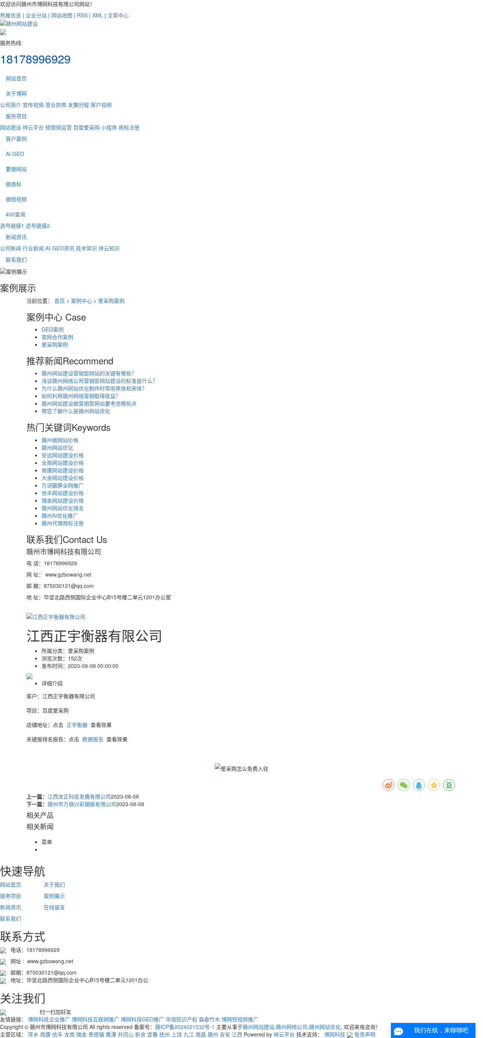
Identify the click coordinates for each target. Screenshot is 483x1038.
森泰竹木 (209, 1019)
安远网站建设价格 (63, 455)
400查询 (15, 214)
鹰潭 (111, 1034)
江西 (237, 1034)
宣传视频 (33, 104)
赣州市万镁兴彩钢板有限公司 (82, 804)
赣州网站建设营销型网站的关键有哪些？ (89, 373)
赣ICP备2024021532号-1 (185, 1026)
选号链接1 (12, 225)
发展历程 (78, 104)
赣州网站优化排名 (63, 508)
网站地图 (61, 15)
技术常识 (86, 248)
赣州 (213, 1034)
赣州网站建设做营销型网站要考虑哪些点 (89, 403)
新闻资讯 (16, 237)
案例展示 (54, 895)
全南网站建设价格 (63, 462)
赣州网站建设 (258, 1026)
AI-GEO (15, 153)
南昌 (200, 1034)
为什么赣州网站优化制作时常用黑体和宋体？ (94, 388)
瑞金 (81, 1034)
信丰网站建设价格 (63, 493)
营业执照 (55, 104)
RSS (82, 15)
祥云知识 (109, 248)
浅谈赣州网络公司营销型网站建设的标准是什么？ (100, 380)
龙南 (69, 1034)
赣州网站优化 (57, 447)
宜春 (152, 1034)
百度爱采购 (86, 127)
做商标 (14, 184)
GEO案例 (53, 329)
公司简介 (10, 104)
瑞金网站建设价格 (63, 500)
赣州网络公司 (292, 1026)
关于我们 (54, 884)
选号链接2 (38, 225)
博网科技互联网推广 (95, 1019)
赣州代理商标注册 (63, 523)
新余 (140, 1034)
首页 (59, 300)
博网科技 (334, 1034)
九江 (188, 1034)
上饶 (176, 1034)
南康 (45, 1034)
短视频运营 (58, 127)
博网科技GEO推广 (142, 1019)
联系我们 (16, 259)
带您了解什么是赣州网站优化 (76, 411)
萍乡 (33, 1034)
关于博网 (16, 93)
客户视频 (101, 104)
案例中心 (81, 300)
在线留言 (54, 907)
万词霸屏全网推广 (63, 485)
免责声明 (364, 1034)
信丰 (57, 1034)
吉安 (225, 1034)
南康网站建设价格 (63, 470)
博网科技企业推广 (49, 1019)
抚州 (164, 1034)
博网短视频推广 (240, 1019)
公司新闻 (10, 248)
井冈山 (126, 1034)
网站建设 (10, 127)
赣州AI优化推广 (60, 515)
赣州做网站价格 (60, 440)
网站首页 (16, 78)
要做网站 (16, 169)
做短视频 (16, 199)
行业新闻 (33, 248)
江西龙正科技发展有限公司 (79, 796)
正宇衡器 (77, 724)
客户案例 (16, 138)
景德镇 (96, 1034)
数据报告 (92, 739)
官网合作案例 (57, 337)
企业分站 (36, 15)
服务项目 (16, 116)
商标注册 (129, 127)
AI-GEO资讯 (59, 248)
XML (97, 15)
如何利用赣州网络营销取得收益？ (81, 395)
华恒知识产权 (181, 1019)
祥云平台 (33, 127)
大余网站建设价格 (63, 477)
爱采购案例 (111, 300)
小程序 (109, 127)
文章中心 (118, 15)
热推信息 (10, 15)
